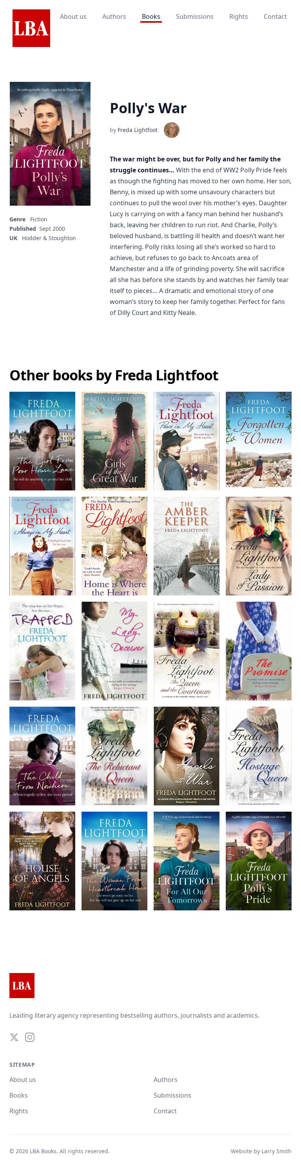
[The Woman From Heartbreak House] (114, 861)
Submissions (195, 16)
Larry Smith (276, 1151)
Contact (275, 16)
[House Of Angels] (42, 861)
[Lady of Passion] (259, 546)
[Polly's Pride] (259, 861)
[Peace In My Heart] (186, 441)
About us (73, 16)
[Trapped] (42, 651)
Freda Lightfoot (138, 130)
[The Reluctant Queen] (114, 756)
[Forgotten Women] (259, 441)
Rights (238, 16)
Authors (114, 16)
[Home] (31, 28)
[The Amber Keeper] (186, 546)
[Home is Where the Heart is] (114, 546)
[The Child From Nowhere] (42, 756)
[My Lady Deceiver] (114, 651)
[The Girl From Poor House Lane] (42, 441)
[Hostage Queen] (259, 756)
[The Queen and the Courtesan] (186, 651)
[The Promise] (259, 651)
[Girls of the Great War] (114, 441)
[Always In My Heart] (42, 546)
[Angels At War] (186, 756)
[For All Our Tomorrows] (186, 861)
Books (151, 16)
